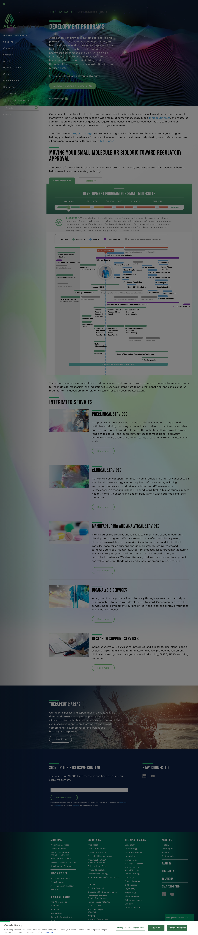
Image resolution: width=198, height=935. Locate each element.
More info (49, 932)
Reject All (156, 928)
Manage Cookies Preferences (130, 928)
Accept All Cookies (177, 928)
